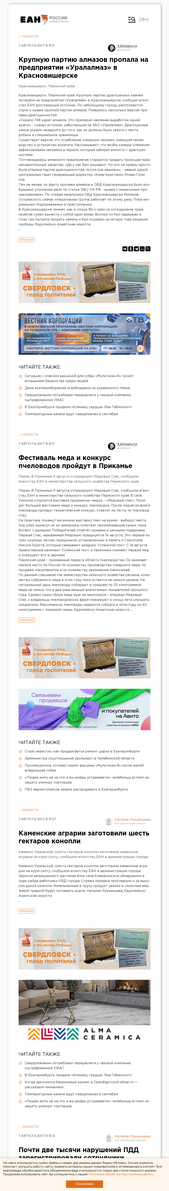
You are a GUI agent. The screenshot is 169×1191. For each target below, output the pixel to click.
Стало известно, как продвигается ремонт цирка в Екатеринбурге (82, 751)
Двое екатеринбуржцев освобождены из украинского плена (77, 388)
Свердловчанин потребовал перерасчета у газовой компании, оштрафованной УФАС (78, 398)
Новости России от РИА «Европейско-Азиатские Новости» (34, 19)
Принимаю (84, 1184)
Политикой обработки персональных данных (120, 1174)
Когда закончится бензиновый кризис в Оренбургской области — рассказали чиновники (81, 1085)
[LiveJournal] (148, 248)
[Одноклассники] (130, 248)
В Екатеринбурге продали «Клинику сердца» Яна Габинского (78, 407)
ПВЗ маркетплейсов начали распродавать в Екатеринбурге (76, 789)
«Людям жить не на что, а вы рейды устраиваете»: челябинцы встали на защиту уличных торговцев (87, 780)
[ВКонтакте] (124, 248)
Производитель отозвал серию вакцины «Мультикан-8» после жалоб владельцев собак (84, 768)
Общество (27, 239)
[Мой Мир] (142, 248)
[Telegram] (136, 248)
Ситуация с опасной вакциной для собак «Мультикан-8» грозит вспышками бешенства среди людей (79, 379)
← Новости (28, 36)
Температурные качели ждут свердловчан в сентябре (71, 414)
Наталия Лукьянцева (132, 819)
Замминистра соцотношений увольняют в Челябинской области (80, 758)
